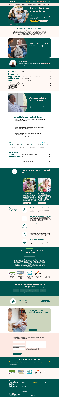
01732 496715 (34, 1)
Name (14, 340)
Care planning (24, 386)
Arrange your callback (45, 63)
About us (23, 387)
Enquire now (45, 301)
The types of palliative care (24, 364)
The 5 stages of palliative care (45, 362)
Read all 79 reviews (48, 148)
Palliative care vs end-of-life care (13, 365)
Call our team (43, 20)
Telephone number (16, 347)
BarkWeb (17, 395)
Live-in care (27, 203)
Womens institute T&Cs (25, 391)
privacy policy (37, 349)
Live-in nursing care (25, 383)
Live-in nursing (42, 203)
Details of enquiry (28, 340)
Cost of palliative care (24, 362)
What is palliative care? (13, 362)
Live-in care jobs (24, 390)
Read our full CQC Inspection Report (29, 255)
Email (14, 344)
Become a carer (40, 1)
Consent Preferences (33, 395)
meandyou (12, 395)
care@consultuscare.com (13, 386)
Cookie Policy (37, 394)
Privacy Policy (33, 394)
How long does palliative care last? (34, 362)
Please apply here (24, 338)
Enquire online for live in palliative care (34, 20)
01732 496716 (16, 388)
